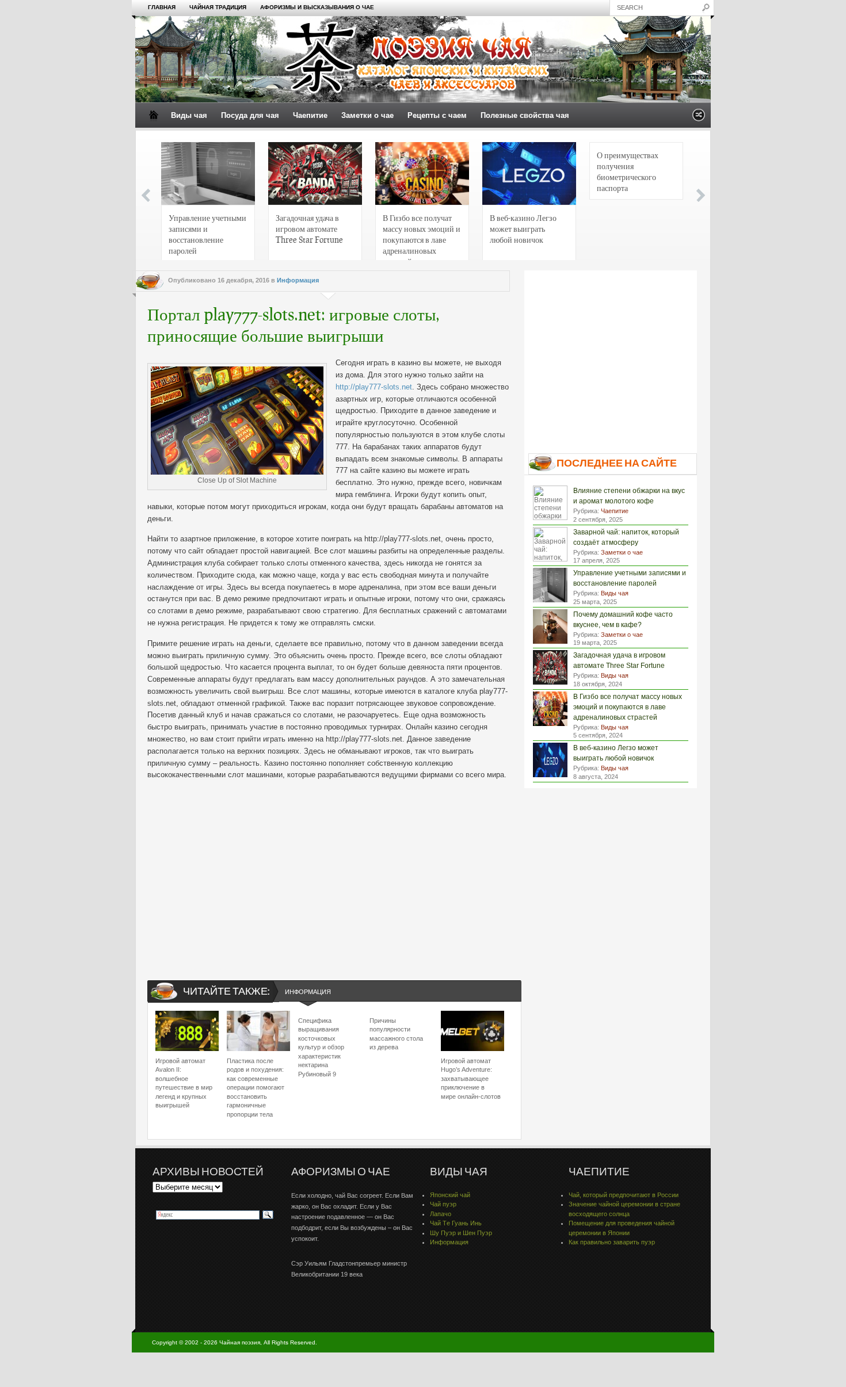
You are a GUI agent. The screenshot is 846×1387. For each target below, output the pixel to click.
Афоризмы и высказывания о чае (317, 7)
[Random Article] (698, 118)
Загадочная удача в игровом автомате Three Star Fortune (309, 228)
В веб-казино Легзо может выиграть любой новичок (523, 228)
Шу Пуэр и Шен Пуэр (461, 1232)
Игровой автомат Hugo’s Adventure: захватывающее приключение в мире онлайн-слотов (471, 1078)
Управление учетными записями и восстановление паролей (207, 233)
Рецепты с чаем (437, 115)
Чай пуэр (443, 1204)
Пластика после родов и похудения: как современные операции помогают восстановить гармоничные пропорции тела (255, 1087)
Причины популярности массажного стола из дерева (396, 1033)
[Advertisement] (328, 870)
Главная (162, 7)
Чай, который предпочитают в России (624, 1194)
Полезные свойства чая (525, 115)
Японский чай (450, 1194)
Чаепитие (310, 115)
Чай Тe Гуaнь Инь (456, 1223)
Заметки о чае (367, 115)
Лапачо (440, 1213)
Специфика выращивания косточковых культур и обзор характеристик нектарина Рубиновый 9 (321, 1047)
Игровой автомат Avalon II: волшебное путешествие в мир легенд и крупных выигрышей (183, 1083)
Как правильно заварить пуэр (612, 1242)
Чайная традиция (217, 7)
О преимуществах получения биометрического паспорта (627, 171)
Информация (298, 280)
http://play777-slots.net (374, 387)
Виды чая (189, 115)
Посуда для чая (250, 115)
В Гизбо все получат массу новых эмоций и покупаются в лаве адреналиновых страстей (421, 237)
